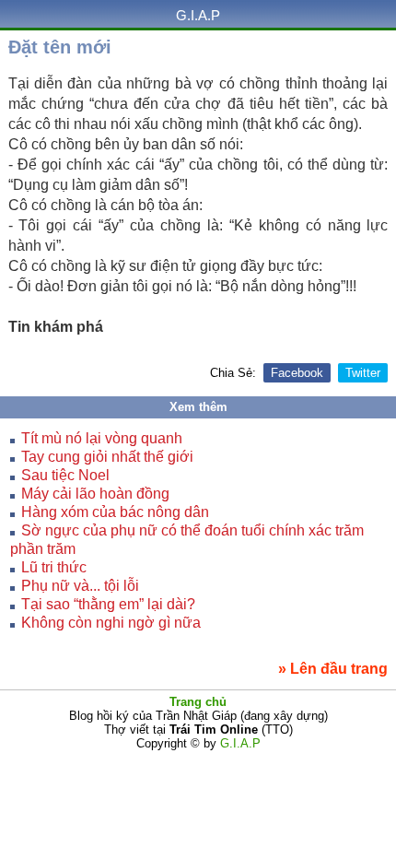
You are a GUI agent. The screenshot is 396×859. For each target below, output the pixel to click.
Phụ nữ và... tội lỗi (80, 586)
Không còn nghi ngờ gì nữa (111, 622)
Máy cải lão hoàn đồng (95, 493)
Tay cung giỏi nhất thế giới (107, 457)
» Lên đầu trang (333, 669)
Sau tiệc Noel (65, 475)
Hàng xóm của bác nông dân (115, 512)
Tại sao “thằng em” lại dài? (108, 604)
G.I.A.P (198, 15)
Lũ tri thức (54, 567)
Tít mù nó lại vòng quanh (101, 438)
